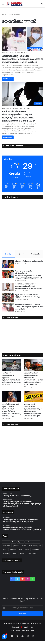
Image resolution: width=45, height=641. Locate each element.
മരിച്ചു (22, 553)
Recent (21, 254)
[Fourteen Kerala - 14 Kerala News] (14, 4)
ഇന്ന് (20, 549)
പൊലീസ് (14, 553)
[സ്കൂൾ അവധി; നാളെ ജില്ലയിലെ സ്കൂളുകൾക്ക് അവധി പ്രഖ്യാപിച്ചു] (8, 297)
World (33, 630)
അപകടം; (13, 549)
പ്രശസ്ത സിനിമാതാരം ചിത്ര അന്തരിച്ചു (29, 261)
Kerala (18, 630)
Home (5, 15)
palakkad (16, 546)
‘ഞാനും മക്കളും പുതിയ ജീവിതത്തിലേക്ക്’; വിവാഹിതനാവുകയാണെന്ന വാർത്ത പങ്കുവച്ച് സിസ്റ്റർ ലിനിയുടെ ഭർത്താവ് (28, 274)
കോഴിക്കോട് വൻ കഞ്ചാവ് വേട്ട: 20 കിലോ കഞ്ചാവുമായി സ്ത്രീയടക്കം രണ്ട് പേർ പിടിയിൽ (29, 306)
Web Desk (6, 53)
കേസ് (27, 549)
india (13, 542)
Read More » (7, 79)
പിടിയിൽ (5, 553)
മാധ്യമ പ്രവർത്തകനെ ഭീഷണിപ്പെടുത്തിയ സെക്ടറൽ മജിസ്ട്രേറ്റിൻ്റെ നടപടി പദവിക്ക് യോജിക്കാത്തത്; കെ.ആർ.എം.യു (18, 116)
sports (24, 546)
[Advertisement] (22, 224)
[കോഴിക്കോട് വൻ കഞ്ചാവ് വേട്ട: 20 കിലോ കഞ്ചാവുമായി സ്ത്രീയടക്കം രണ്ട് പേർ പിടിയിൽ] (8, 307)
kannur (20, 542)
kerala (27, 542)
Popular (8, 254)
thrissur (5, 549)
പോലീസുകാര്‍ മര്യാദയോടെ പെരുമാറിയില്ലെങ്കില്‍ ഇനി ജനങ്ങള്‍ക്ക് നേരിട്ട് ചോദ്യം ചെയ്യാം (28, 286)
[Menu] (3, 4)
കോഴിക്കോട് (35, 549)
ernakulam (6, 542)
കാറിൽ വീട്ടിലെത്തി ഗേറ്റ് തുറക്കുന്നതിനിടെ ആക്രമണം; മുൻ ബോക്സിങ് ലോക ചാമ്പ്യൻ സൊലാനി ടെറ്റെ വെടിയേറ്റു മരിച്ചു (11, 410)
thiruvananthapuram (35, 546)
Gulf (27, 630)
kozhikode (36, 542)
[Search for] (42, 4)
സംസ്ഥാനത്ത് (31, 553)
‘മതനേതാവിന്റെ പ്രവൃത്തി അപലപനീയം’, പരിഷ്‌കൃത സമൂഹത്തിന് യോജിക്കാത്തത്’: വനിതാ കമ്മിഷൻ (22, 59)
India (23, 630)
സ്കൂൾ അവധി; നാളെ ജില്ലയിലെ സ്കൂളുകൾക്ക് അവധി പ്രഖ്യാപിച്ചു (27, 295)
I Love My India (28, 627)
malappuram (6, 546)
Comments (35, 254)
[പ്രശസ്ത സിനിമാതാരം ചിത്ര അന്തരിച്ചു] (8, 264)
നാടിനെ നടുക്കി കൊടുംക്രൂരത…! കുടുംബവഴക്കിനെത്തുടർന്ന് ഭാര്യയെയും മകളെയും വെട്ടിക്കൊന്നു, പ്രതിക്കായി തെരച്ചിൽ (33, 410)
